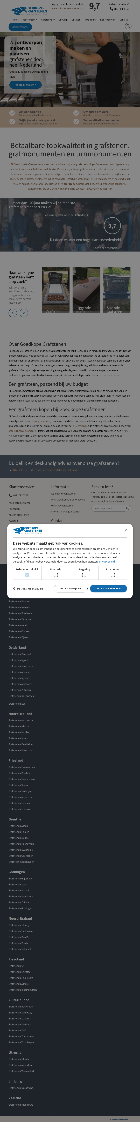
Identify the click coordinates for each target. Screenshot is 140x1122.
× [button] (125, 530)
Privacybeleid (107, 561)
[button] (28, 588)
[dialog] (70, 561)
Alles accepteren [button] (108, 588)
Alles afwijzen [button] (70, 588)
